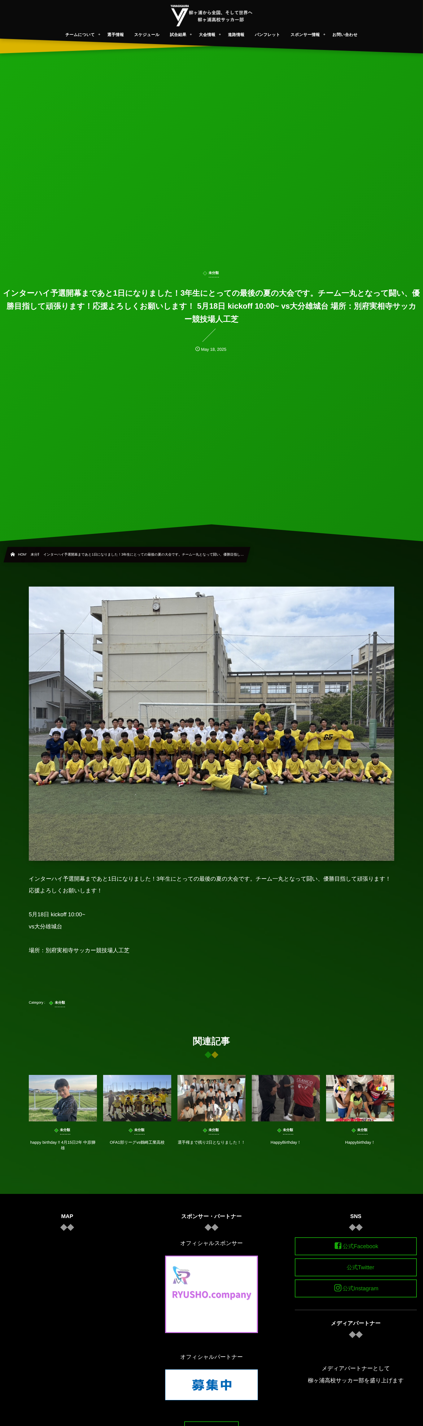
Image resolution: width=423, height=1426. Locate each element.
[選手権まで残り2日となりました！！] (211, 1098)
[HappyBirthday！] (286, 1098)
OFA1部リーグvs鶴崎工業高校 (137, 1142)
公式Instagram (360, 1288)
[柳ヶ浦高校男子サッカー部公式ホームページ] (212, 15)
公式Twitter (360, 1267)
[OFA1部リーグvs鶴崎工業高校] (137, 1098)
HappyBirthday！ (286, 1142)
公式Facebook (360, 1246)
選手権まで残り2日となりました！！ (211, 1142)
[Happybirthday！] (360, 1098)
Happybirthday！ (360, 1142)
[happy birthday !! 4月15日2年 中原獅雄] (63, 1098)
